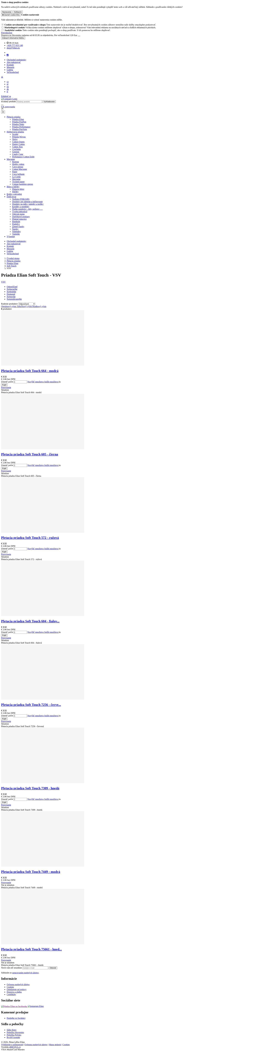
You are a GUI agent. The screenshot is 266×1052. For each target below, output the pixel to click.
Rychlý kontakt (13, 1037)
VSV (3, 282)
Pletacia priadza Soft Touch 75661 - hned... (31, 949)
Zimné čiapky (18, 226)
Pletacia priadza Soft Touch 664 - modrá (29, 371)
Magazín (10, 67)
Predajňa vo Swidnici (16, 1018)
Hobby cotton (18, 164)
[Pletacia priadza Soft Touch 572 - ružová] (42, 532)
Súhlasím (18, 12)
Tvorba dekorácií (19, 211)
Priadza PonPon (19, 122)
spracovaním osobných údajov (25, 973)
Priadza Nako (18, 124)
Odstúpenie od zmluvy (16, 989)
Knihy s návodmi (14, 194)
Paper (14, 171)
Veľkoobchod (13, 72)
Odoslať (53, 968)
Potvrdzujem (6, 33)
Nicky (15, 139)
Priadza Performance (21, 127)
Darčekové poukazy (21, 216)
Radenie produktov (9, 304)
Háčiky (15, 191)
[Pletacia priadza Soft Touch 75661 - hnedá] (42, 943)
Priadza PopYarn (19, 129)
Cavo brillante (18, 174)
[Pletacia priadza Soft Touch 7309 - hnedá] (42, 782)
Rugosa (15, 162)
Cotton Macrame (19, 169)
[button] (2, 77)
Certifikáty (11, 994)
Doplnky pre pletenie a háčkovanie (27, 201)
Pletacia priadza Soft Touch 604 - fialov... (30, 621)
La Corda (16, 176)
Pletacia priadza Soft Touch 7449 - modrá (30, 871)
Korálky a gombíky (20, 206)
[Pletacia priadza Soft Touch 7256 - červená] (42, 699)
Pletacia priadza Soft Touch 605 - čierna (29, 454)
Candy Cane (17, 154)
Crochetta (16, 149)
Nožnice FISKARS (20, 199)
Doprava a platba (14, 992)
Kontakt (10, 65)
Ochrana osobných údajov (18, 984)
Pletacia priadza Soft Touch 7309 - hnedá (30, 788)
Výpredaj (11, 236)
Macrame (11, 159)
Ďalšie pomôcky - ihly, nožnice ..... (27, 209)
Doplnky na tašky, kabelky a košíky (28, 204)
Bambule (16, 221)
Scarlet (15, 134)
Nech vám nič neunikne (11, 968)
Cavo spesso (17, 167)
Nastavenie (6, 12)
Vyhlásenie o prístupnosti (12, 1044)
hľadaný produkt (8, 101)
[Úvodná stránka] (9, 99)
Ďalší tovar (11, 196)
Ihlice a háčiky (13, 186)
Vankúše (16, 234)
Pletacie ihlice (18, 189)
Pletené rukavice (19, 219)
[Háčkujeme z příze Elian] (14, 1006)
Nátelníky (16, 231)
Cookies (10, 987)
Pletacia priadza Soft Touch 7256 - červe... (31, 704)
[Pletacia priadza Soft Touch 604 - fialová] (42, 615)
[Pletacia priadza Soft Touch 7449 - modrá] (42, 866)
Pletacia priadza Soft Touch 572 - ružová (30, 537)
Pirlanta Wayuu (19, 137)
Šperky (15, 229)
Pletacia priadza (13, 117)
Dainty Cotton (18, 144)
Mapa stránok (55, 1044)
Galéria (10, 70)
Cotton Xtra (17, 147)
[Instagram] (8, 55)
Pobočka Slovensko (15, 1032)
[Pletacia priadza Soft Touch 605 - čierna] (42, 448)
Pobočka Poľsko (14, 1035)
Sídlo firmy (11, 1030)
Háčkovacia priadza (15, 132)
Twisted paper (18, 181)
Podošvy (16, 224)
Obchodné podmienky (16, 60)
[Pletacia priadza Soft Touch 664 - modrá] (42, 365)
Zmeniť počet (7, 382)
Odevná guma (18, 214)
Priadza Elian (18, 119)
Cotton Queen (18, 142)
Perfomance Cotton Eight (23, 157)
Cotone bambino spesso (22, 184)
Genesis (15, 152)
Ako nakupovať (14, 62)
